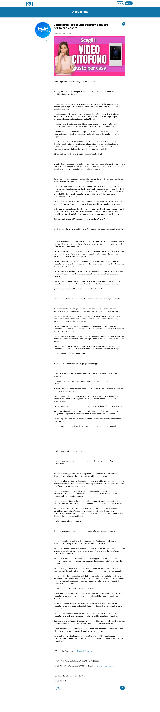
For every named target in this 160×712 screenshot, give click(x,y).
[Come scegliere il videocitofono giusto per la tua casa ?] (89, 56)
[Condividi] (58, 688)
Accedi (128, 3)
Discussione (80, 11)
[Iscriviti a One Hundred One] (122, 688)
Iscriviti (120, 3)
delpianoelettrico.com (84, 651)
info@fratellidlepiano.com (103, 666)
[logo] (29, 3)
